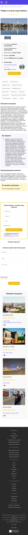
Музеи (14, 462)
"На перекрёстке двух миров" (11, 413)
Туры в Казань (14, 500)
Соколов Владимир (10, 65)
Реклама (14, 437)
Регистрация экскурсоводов (14, 507)
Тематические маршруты (14, 454)
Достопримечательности (14, 450)
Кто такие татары (7, 352)
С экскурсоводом (6, 98)
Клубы (14, 471)
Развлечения (14, 473)
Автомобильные (14, 81)
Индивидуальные (16, 88)
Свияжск (15, 98)
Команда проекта (14, 435)
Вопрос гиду (7, 225)
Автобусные (5, 81)
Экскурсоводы (14, 496)
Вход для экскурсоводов (14, 505)
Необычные (21, 91)
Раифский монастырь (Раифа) (18, 95)
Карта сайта (14, 527)
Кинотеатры (14, 469)
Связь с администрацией (14, 444)
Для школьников (6, 88)
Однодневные (5, 95)
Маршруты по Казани (14, 452)
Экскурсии (7, 6)
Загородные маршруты (14, 456)
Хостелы (14, 486)
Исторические (5, 91)
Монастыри (13, 91)
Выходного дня (5, 85)
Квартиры (14, 488)
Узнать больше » (14, 73)
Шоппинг (14, 475)
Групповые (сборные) (17, 85)
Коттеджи (14, 490)
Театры (14, 467)
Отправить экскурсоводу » (14, 229)
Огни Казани (6, 383)
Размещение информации (14, 442)
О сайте (14, 433)
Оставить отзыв (14, 283)
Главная (2, 6)
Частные (21, 98)
